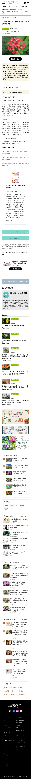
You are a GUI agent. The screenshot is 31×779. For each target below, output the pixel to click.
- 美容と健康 (6, 722)
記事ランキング (6, 6)
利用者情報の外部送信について (21, 747)
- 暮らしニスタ (19, 722)
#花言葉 (15, 28)
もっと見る (24, 619)
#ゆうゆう (21, 694)
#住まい (6, 694)
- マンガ (5, 745)
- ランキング (6, 760)
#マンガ (6, 687)
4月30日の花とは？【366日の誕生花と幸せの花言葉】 (15, 326)
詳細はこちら (16, 269)
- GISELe (18, 725)
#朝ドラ (13, 691)
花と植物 (14, 17)
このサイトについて (20, 735)
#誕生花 (11, 28)
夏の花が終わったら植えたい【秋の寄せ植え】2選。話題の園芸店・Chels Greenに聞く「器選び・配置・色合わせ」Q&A (15, 356)
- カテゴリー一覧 (6, 717)
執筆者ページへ (23, 516)
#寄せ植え (4, 360)
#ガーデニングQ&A (11, 374)
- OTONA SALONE (20, 720)
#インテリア (13, 694)
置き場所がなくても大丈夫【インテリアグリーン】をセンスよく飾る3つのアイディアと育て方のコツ (15, 386)
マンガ (16, 6)
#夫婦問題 (6, 691)
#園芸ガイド (9, 360)
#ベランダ (4, 374)
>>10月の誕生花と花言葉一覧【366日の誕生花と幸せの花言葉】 (15, 158)
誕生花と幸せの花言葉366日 (15, 281)
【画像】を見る (15, 59)
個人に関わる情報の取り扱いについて (21, 743)
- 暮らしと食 (6, 720)
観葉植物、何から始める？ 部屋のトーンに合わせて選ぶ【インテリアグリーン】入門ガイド (15, 401)
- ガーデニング (6, 732)
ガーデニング (7, 17)
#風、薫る (20, 691)
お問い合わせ (18, 749)
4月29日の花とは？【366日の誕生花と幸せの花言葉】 (15, 341)
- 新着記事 (5, 758)
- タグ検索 (5, 763)
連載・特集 (24, 6)
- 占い (4, 735)
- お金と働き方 (6, 727)
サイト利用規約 (19, 740)
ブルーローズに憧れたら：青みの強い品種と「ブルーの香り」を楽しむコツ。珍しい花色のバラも (15, 372)
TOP (3, 17)
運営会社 (18, 737)
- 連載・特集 (6, 742)
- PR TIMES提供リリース (8, 740)
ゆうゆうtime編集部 (18, 293)
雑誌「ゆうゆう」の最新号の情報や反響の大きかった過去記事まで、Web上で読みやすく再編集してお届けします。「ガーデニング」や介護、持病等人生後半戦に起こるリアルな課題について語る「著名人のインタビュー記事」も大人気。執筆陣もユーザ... (15, 304)
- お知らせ (5, 755)
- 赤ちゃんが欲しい (20, 730)
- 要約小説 (5, 747)
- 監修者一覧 (6, 752)
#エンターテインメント (16, 687)
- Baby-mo (18, 727)
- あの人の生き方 (6, 725)
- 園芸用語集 (6, 765)
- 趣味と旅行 (6, 730)
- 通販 (4, 737)
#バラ (17, 374)
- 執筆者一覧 (6, 750)
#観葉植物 (4, 389)
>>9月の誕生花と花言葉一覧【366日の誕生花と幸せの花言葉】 (15, 164)
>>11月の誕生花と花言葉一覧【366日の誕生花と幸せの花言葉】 (15, 152)
